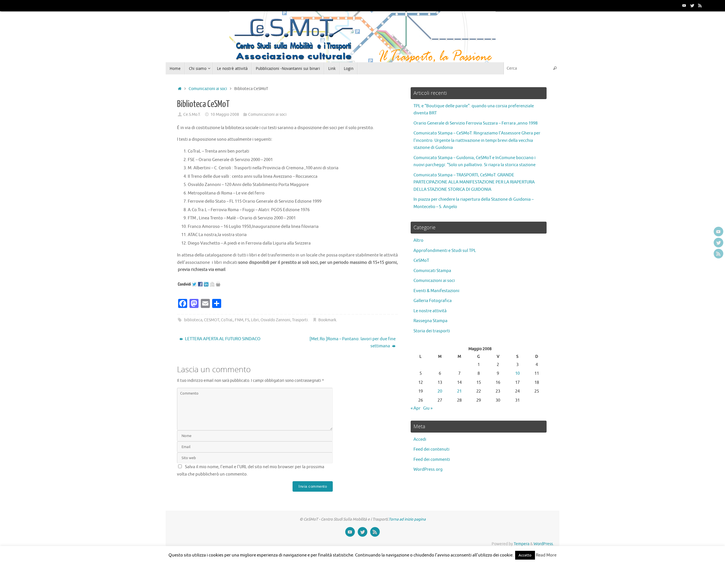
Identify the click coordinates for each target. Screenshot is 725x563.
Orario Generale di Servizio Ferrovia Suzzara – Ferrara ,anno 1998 (475, 123)
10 (517, 373)
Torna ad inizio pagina (407, 519)
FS (247, 320)
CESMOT (211, 320)
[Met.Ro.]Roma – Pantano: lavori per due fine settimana (353, 342)
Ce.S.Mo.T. (192, 114)
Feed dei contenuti (431, 449)
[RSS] (700, 5)
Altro (418, 240)
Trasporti (300, 320)
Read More (546, 555)
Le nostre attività (430, 311)
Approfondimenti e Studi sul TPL (444, 250)
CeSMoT (421, 260)
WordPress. (544, 543)
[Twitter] (692, 5)
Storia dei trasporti (431, 331)
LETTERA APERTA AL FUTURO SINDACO (222, 339)
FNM (239, 320)
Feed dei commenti (431, 459)
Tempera (521, 543)
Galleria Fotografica (432, 300)
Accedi (419, 439)
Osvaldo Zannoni (275, 320)
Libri (255, 320)
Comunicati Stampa (432, 270)
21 (459, 391)
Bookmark (327, 320)
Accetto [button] (525, 555)
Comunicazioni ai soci (208, 88)
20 (440, 391)
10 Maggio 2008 (224, 114)
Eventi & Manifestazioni (436, 291)
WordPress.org (428, 469)
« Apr (416, 408)
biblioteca (193, 320)
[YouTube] (684, 5)
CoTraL (227, 320)
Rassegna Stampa (430, 321)
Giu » (427, 408)
